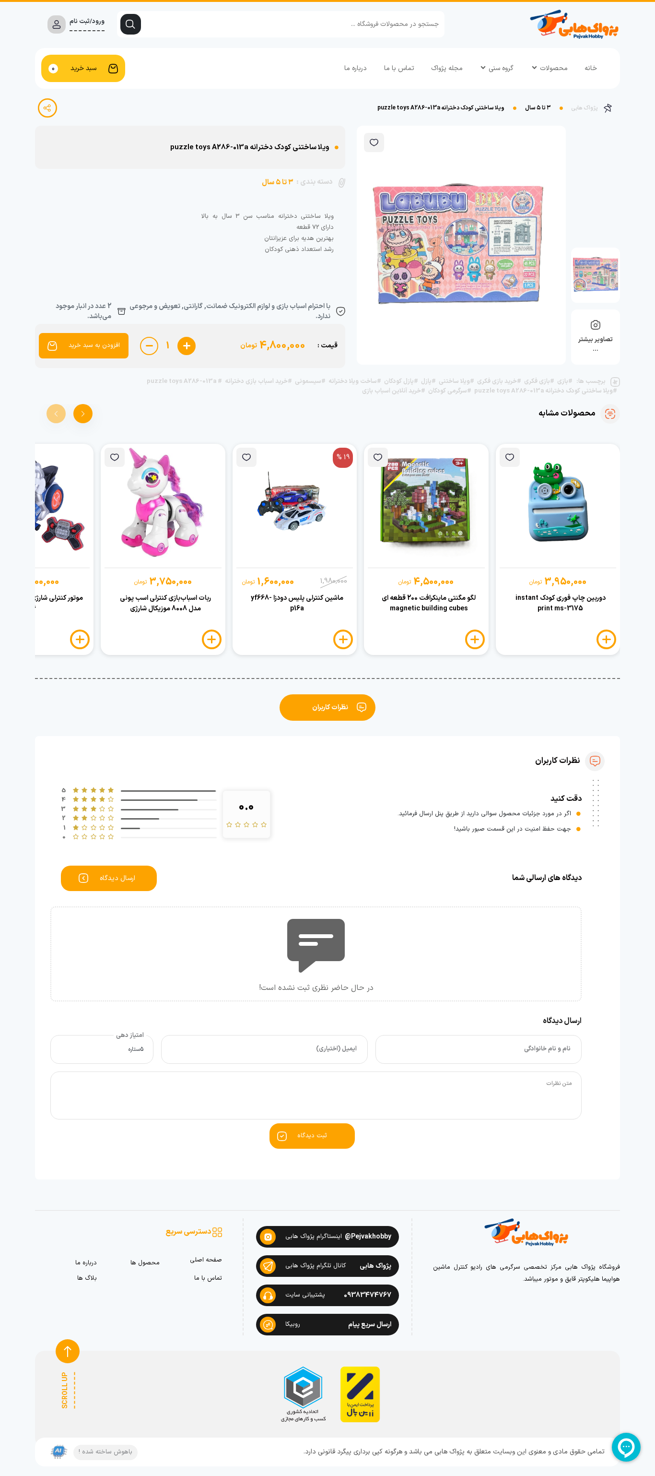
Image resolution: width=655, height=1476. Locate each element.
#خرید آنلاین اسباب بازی (393, 391)
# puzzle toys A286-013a (184, 381)
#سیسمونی (310, 381)
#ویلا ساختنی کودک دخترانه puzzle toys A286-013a (545, 391)
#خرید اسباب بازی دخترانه (258, 381)
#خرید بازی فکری (499, 381)
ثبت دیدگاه (312, 1136)
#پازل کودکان (401, 381)
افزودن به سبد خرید (94, 345)
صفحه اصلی (206, 1260)
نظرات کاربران (330, 707)
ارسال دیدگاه (117, 878)
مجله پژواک (447, 68)
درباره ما (355, 68)
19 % (343, 457)
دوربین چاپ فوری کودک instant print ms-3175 (560, 603)
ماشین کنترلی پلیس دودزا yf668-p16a (297, 603)
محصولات (554, 68)
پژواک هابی (584, 108)
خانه (591, 68)
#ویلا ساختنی (456, 381)
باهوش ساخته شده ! (105, 1452)
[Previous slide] (56, 413)
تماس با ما (399, 68)
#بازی (565, 381)
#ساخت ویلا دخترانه (354, 381)
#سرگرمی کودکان (449, 391)
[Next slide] (83, 413)
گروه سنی (501, 68)
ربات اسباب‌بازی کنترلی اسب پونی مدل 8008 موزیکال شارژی (165, 603)
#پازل (428, 381)
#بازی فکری (539, 381)
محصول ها (145, 1263)
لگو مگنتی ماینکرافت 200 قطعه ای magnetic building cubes (429, 603)
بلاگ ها (87, 1278)
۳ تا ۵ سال (538, 108)
